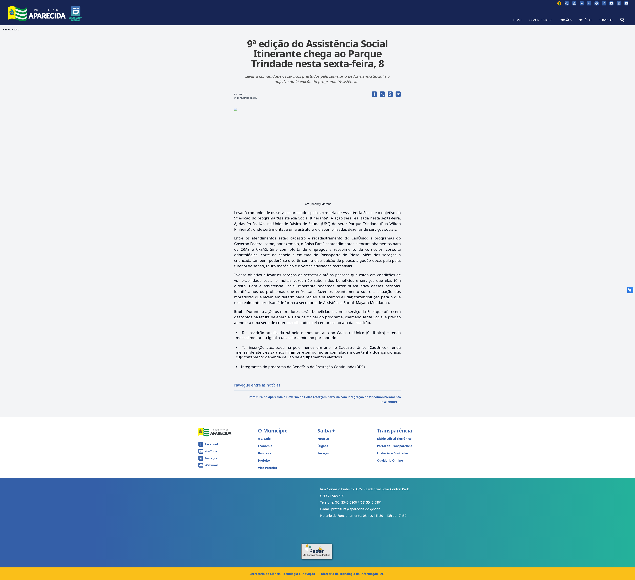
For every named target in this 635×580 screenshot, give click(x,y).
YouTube (211, 451)
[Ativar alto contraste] (596, 3)
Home (6, 29)
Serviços (324, 453)
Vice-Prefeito (267, 468)
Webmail (211, 465)
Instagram (212, 458)
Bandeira (264, 453)
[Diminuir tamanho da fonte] (582, 3)
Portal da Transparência (394, 446)
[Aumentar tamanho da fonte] (589, 3)
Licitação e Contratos (392, 453)
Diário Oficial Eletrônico (394, 439)
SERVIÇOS (606, 20)
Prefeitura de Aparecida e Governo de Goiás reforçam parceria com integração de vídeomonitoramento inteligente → (324, 399)
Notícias (16, 29)
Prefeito (264, 460)
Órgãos (323, 446)
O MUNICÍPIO (539, 20)
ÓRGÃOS (566, 20)
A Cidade (264, 439)
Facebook (212, 444)
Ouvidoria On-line (390, 460)
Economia (265, 446)
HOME (517, 20)
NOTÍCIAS (585, 20)
